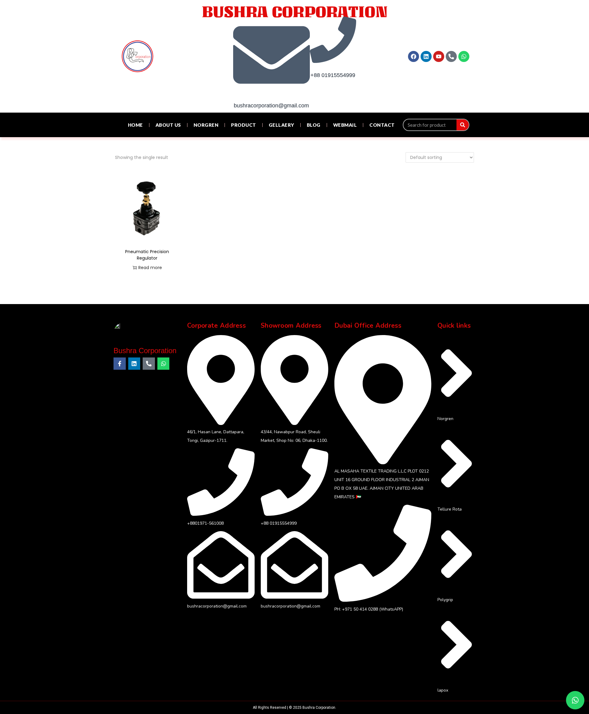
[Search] (462, 124)
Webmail (345, 125)
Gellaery (281, 125)
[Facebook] (413, 56)
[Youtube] (438, 56)
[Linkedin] (426, 56)
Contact (382, 125)
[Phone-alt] (451, 56)
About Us (168, 125)
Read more (150, 267)
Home (135, 125)
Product (243, 125)
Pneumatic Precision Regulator (147, 255)
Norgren (206, 125)
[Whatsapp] (463, 56)
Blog (314, 125)
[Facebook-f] (120, 363)
